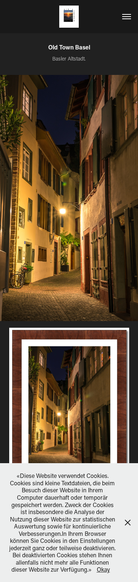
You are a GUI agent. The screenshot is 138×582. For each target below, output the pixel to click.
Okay (103, 569)
